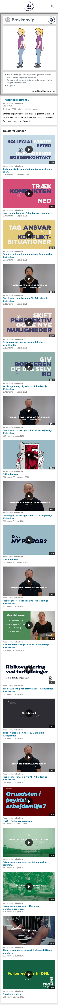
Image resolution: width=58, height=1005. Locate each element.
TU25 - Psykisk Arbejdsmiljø (17, 821)
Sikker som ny (10, 559)
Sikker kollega (10, 474)
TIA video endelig (12, 994)
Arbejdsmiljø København (13, 103)
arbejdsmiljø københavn (28, 109)
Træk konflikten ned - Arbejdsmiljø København (27, 213)
